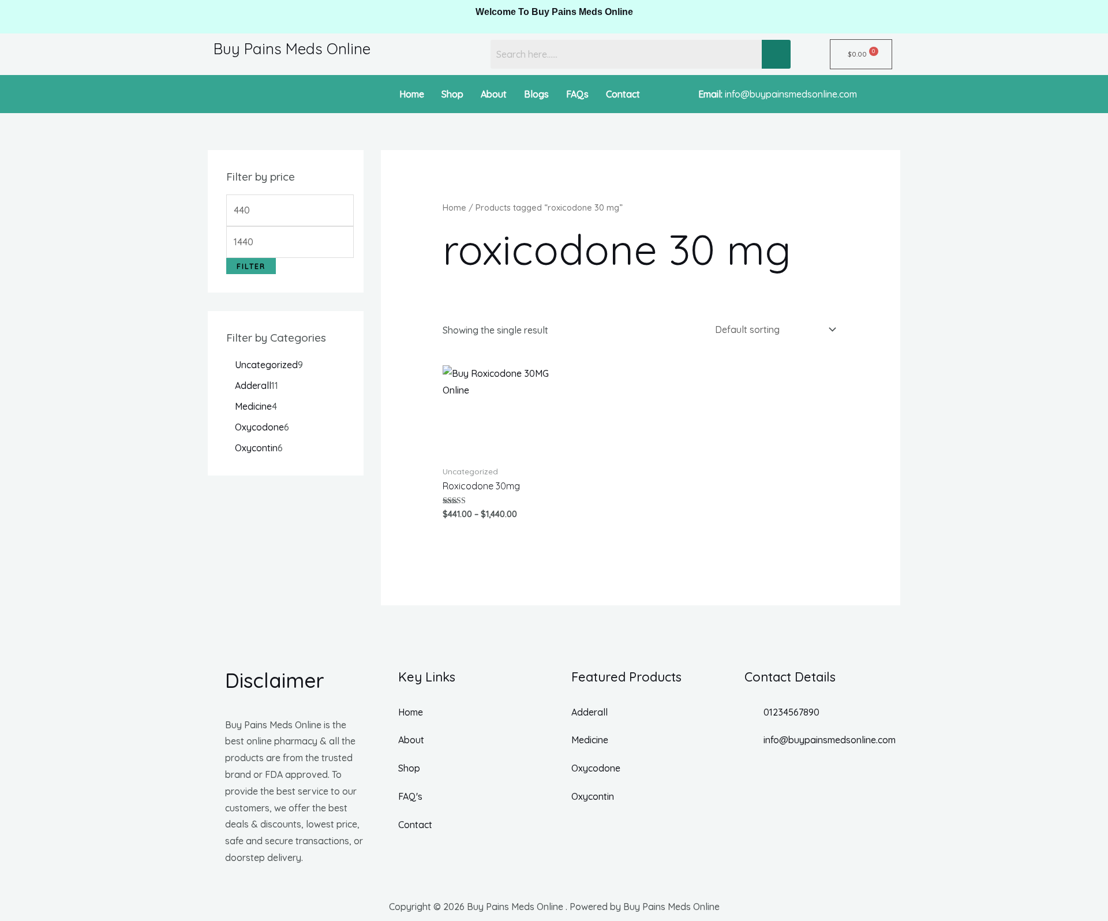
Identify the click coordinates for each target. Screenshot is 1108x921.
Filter (251, 266)
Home (411, 94)
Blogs (536, 94)
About (494, 94)
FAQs (577, 94)
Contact (623, 94)
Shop (452, 94)
